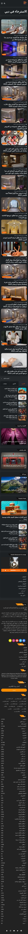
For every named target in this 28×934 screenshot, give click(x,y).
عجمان (24, 911)
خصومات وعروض (22, 890)
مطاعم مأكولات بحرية (20, 832)
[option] (14, 436)
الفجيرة (24, 737)
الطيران (23, 860)
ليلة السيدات (22, 807)
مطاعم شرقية (22, 826)
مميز (25, 916)
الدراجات (23, 856)
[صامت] (5, 570)
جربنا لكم (24, 886)
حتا (25, 888)
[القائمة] (2, 4)
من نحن (23, 590)
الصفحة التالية (6, 378)
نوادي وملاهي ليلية (21, 849)
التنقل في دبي (22, 853)
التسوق (23, 865)
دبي (25, 706)
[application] (14, 564)
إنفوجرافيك (23, 723)
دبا (24, 740)
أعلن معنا (23, 595)
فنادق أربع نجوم (21, 779)
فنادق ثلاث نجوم (21, 784)
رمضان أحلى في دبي (21, 900)
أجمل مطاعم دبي (18, 698)
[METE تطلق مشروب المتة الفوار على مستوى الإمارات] (22, 411)
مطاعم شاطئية (21, 823)
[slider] (15, 570)
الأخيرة (23, 383)
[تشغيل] (25, 570)
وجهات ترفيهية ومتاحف (20, 881)
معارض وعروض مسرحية (19, 768)
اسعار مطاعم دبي (22, 703)
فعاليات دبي (24, 708)
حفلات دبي (7, 703)
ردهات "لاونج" (22, 802)
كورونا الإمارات (22, 914)
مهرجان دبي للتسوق (20, 770)
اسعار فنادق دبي (6, 701)
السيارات (23, 858)
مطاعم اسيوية (22, 816)
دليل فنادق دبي (20, 706)
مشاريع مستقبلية (22, 588)
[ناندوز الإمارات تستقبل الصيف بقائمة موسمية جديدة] (22, 390)
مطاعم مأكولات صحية (20, 835)
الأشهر (14, 383)
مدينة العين (22, 721)
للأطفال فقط (22, 874)
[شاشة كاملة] (3, 570)
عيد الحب (23, 758)
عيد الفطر (23, 761)
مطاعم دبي (24, 711)
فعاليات (5, 706)
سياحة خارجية (23, 904)
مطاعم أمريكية (21, 812)
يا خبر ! (24, 921)
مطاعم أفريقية (21, 809)
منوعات (24, 918)
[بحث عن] (4, 4)
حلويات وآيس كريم (21, 800)
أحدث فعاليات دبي (9, 698)
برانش (23, 798)
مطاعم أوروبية (22, 814)
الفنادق (24, 579)
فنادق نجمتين (22, 791)
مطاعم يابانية (22, 842)
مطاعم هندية (22, 837)
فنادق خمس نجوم (21, 786)
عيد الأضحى (22, 751)
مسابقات (23, 728)
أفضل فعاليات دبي (22, 701)
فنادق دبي (9, 708)
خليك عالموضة (23, 893)
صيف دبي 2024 (22, 907)
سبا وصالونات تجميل (20, 870)
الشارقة (24, 735)
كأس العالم (22, 765)
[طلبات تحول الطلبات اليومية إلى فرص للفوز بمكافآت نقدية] (22, 418)
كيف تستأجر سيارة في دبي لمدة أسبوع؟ (16, 491)
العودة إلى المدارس (20, 747)
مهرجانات (23, 772)
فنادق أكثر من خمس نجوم (19, 781)
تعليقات (5, 383)
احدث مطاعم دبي (14, 701)
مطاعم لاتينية (22, 830)
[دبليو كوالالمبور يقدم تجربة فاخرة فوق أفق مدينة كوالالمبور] (22, 404)
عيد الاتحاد (23, 754)
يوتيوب (23, 730)
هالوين (23, 775)
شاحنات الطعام (21, 805)
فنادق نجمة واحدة (21, 788)
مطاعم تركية (22, 821)
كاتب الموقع (23, 35)
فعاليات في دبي (16, 708)
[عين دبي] (25, 3)
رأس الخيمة (23, 897)
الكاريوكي (23, 795)
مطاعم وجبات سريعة (20, 839)
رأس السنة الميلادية (20, 749)
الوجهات (24, 583)
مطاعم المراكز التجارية (20, 819)
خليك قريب (21, 593)
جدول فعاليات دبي (14, 703)
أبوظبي (24, 698)
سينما (23, 872)
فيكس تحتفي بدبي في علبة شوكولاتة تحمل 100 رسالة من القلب (10, 396)
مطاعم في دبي (17, 711)
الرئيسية (24, 733)
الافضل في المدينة (22, 586)
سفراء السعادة (23, 902)
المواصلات (24, 851)
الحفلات (23, 744)
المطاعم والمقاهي (22, 581)
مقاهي (23, 844)
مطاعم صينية (22, 828)
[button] (14, 564)
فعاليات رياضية (21, 763)
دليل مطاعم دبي (12, 706)
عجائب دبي (23, 909)
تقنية (25, 883)
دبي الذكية (24, 895)
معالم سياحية (22, 879)
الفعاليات (24, 576)
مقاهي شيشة (22, 846)
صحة (24, 923)
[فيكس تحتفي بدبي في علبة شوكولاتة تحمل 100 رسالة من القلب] (22, 397)
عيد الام (23, 756)
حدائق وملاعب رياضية (20, 867)
